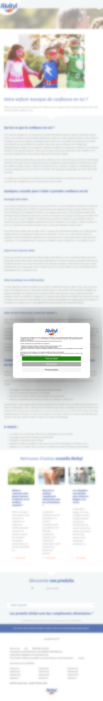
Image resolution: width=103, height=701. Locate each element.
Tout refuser (51, 364)
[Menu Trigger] (99, 8)
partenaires (38, 338)
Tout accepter (51, 358)
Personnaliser (51, 370)
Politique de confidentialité (54, 355)
